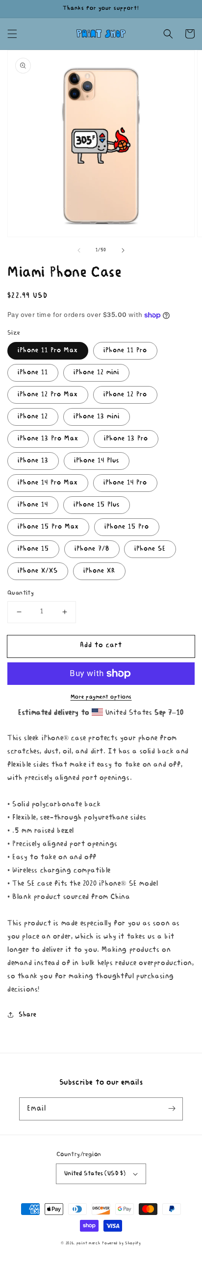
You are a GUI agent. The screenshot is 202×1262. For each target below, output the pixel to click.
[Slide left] (79, 250)
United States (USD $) (95, 1173)
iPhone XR (99, 571)
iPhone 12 (33, 416)
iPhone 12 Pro (125, 394)
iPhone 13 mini (97, 416)
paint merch (88, 1243)
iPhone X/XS (38, 571)
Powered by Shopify (121, 1243)
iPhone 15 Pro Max (48, 527)
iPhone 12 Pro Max (48, 394)
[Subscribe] (171, 1108)
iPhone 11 (33, 372)
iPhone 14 (33, 505)
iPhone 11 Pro (125, 350)
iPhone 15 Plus (97, 505)
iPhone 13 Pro (126, 438)
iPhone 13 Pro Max (48, 438)
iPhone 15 (33, 549)
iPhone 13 (33, 460)
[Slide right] (123, 250)
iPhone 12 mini (96, 372)
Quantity (20, 593)
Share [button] (28, 1015)
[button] (12, 34)
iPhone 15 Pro (126, 527)
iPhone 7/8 (92, 549)
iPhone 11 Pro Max (48, 350)
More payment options (101, 697)
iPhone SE (150, 549)
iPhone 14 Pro (125, 482)
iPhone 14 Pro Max (48, 482)
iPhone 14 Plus (96, 460)
